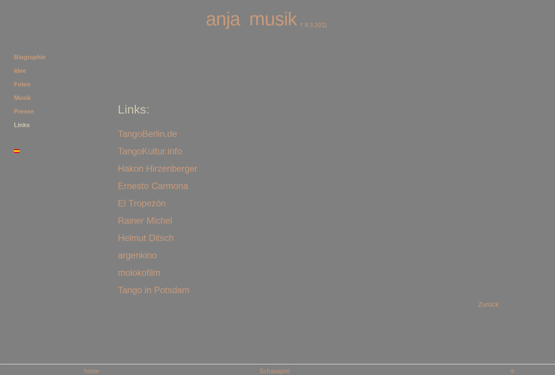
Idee (20, 71)
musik (273, 18)
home (91, 371)
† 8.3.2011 (312, 25)
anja (223, 18)
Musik (22, 98)
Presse (24, 111)
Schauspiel (275, 371)
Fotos (22, 84)
